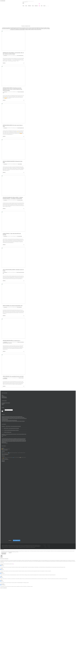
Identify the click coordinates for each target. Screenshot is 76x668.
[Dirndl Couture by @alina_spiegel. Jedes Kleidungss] (6, 477)
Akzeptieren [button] (10, 552)
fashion (7, 439)
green (17, 439)
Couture (21, 438)
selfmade (7, 441)
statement (11, 441)
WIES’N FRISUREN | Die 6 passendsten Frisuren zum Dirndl (13, 376)
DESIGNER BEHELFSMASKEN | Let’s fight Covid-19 (11, 340)
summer (20, 441)
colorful (19, 438)
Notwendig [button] (1, 564)
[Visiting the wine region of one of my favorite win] (6, 533)
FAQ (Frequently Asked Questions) (6, 402)
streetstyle (14, 441)
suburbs (18, 441)
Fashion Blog (20, 55)
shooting (9, 441)
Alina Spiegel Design (4, 438)
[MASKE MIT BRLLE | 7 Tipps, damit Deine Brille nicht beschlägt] (13, 221)
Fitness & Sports (20, 272)
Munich (8, 440)
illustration (20, 439)
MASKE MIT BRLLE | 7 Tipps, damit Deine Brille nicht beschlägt (13, 426)
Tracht (22, 441)
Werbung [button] (1, 580)
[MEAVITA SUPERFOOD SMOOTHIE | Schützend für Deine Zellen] (13, 149)
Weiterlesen (4, 136)
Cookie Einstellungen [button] (3, 552)
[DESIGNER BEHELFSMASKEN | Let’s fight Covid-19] (13, 329)
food (13, 439)
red (5, 441)
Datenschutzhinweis (4, 396)
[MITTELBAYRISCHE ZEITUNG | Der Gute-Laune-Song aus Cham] (13, 113)
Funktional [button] (1, 568)
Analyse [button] (1, 576)
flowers (12, 439)
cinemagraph (14, 438)
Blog (18, 91)
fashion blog (9, 439)
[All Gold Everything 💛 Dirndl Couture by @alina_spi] (23, 507)
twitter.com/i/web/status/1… (5, 454)
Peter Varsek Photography (18, 440)
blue (12, 438)
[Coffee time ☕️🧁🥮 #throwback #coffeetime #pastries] (14, 467)
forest (14, 439)
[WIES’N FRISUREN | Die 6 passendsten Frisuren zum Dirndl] (13, 364)
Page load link (2, 549)
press (22, 440)
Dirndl (18, 55)
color (17, 438)
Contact (2, 404)
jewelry (23, 439)
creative (23, 438)
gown (16, 439)
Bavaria (10, 438)
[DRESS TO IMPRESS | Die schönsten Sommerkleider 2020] (13, 294)
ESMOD (4, 439)
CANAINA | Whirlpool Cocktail (7, 432)
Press (22, 55)
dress (2, 439)
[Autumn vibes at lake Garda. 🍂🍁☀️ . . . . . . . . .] (14, 532)
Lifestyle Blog (5, 378)
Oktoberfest (13, 440)
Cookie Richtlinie (3, 553)
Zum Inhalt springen (2, 0)
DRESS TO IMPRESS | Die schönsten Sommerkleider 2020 (12, 305)
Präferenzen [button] (1, 572)
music (10, 440)
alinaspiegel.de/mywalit (4, 449)
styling (16, 441)
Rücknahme (3, 403)
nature (11, 440)
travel (23, 441)
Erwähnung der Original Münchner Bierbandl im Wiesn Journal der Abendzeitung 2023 (12, 416)
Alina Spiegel (5, 55)
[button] (48, 6)
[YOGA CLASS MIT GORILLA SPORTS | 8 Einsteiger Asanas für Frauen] (13, 258)
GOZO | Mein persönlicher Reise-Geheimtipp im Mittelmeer (11, 430)
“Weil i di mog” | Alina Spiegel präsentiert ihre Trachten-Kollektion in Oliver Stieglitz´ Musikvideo (13, 421)
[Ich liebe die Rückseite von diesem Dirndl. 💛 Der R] (6, 511)
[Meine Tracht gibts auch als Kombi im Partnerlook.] (23, 479)
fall (5, 439)
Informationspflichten (4, 397)
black (11, 438)
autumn (8, 438)
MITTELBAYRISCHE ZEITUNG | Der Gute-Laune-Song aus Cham (9, 420)
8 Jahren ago (3, 451)
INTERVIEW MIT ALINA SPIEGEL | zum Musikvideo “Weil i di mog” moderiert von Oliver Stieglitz (13, 417)
